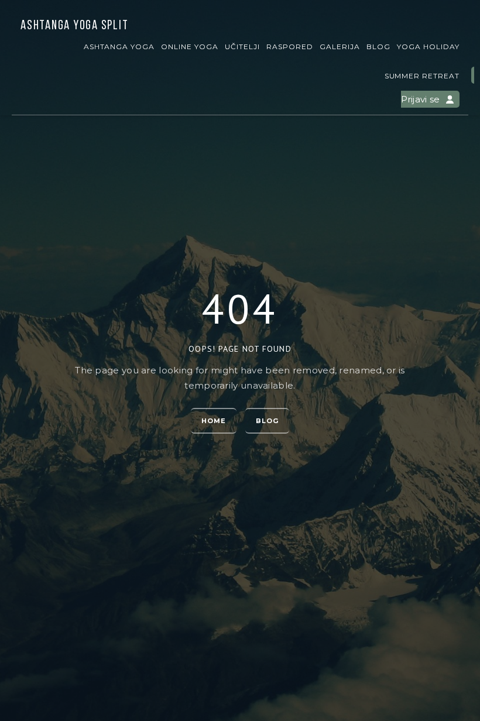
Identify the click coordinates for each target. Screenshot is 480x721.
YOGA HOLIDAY (428, 46)
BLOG (378, 46)
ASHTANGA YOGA (119, 46)
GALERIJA (340, 46)
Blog (267, 421)
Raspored (289, 46)
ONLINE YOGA (189, 46)
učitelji (242, 46)
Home (213, 421)
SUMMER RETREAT (422, 75)
